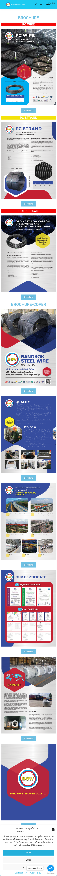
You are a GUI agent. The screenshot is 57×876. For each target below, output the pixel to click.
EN (49, 3)
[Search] (36, 4)
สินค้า (48, 5)
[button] (53, 829)
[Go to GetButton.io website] (50, 873)
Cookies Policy (21, 873)
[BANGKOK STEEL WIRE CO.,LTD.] (15, 4)
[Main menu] (41, 4)
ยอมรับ (28, 852)
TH (53, 3)
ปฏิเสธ (28, 860)
